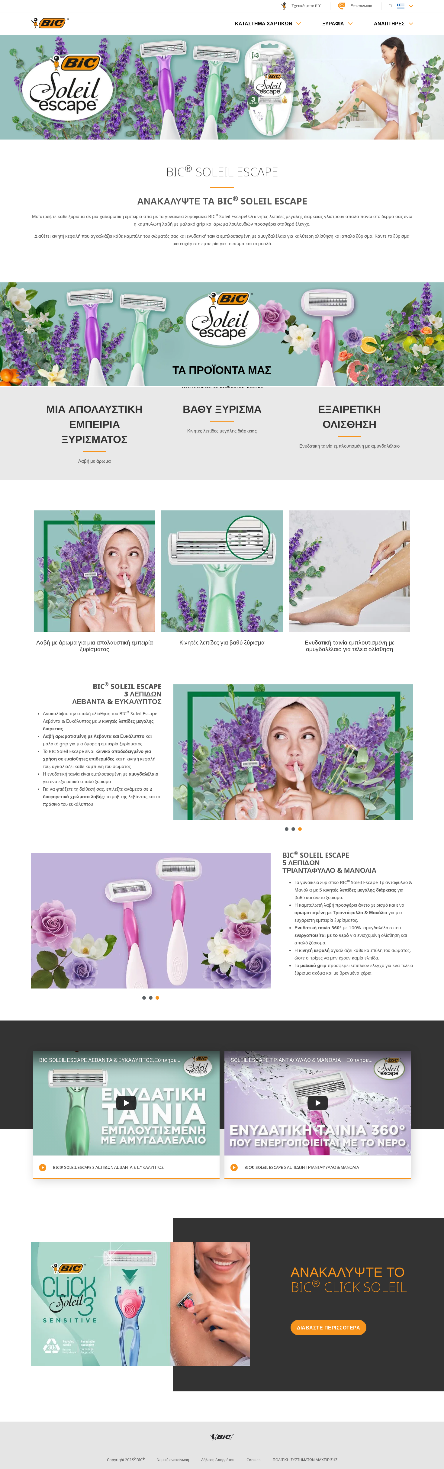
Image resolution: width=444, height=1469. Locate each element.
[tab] (286, 829)
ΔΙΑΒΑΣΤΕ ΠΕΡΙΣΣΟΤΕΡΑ (328, 1327)
